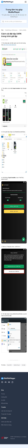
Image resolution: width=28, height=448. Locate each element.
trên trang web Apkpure (10, 44)
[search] (3, 21)
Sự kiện (3, 400)
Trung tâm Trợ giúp (6, 414)
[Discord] (6, 382)
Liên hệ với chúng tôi (6, 411)
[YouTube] (9, 382)
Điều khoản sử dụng (6, 424)
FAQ (2, 30)
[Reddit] (12, 382)
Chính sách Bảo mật (6, 421)
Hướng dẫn (4, 397)
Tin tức (3, 394)
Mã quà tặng (4, 403)
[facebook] (2, 382)
